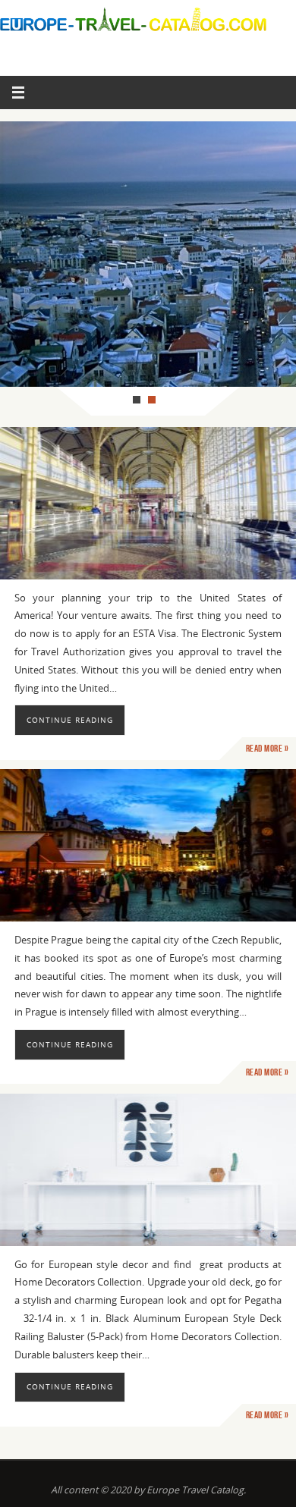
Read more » (267, 748)
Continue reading (70, 719)
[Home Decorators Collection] (148, 1170)
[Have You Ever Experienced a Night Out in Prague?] (148, 845)
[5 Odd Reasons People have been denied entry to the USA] (148, 503)
